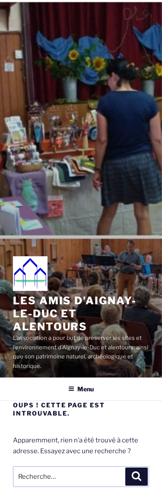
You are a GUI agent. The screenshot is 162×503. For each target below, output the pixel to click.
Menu (85, 389)
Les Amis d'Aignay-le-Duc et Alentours (75, 313)
